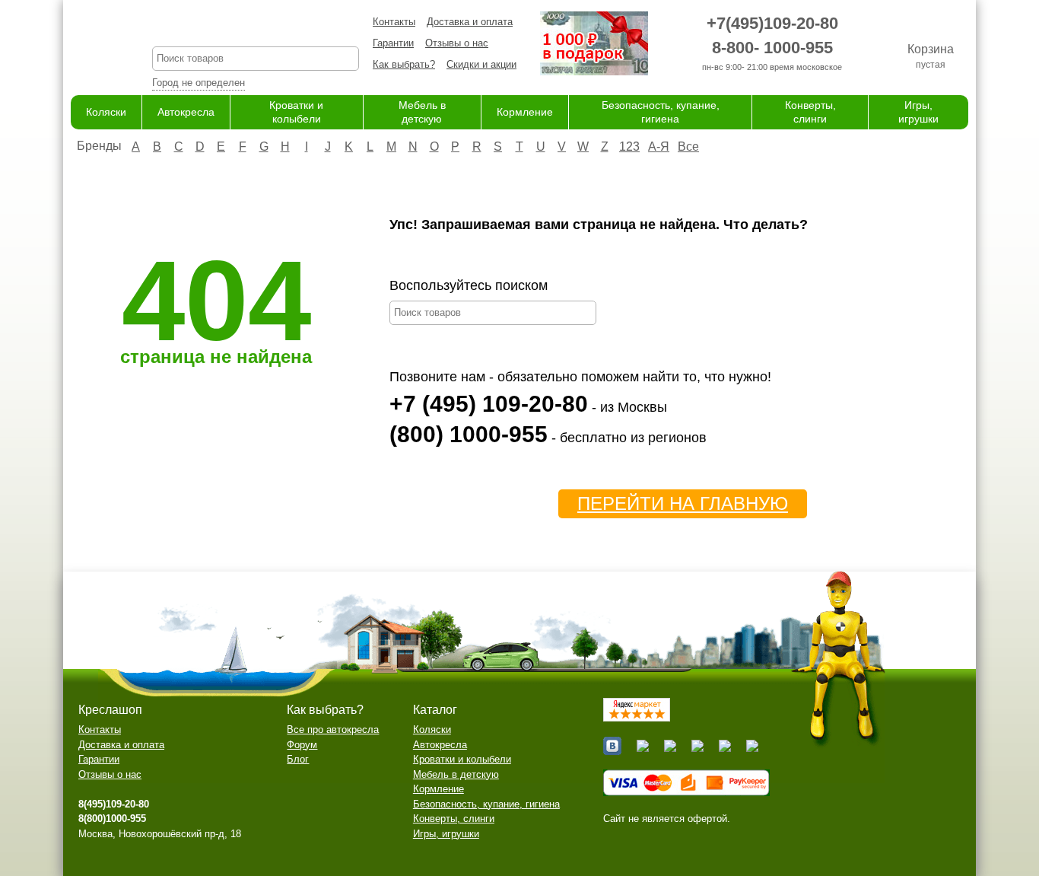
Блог (298, 759)
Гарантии (393, 43)
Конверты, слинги (453, 818)
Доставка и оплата (470, 21)
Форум (302, 744)
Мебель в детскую (456, 774)
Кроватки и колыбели (462, 759)
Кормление (525, 112)
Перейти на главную (682, 503)
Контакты (394, 21)
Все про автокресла (333, 729)
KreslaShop (255, 27)
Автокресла (185, 112)
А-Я (658, 146)
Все (688, 146)
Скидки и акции (481, 64)
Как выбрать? (404, 64)
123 (629, 146)
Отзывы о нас (456, 43)
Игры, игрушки (446, 833)
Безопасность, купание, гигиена (486, 804)
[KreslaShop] (92, 46)
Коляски (106, 112)
